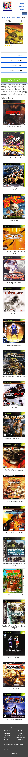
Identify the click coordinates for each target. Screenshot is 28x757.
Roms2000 (11, 744)
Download (14, 80)
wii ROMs (20, 740)
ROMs (22, 3)
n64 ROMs (7, 737)
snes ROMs (7, 733)
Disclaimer (7, 750)
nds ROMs (7, 735)
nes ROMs (20, 733)
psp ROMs (7, 740)
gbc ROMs (21, 731)
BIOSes (22, 9)
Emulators (21, 6)
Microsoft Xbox (16, 17)
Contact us (14, 753)
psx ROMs (20, 735)
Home (3, 17)
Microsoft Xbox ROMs (20, 49)
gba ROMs (7, 731)
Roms (8, 17)
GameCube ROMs (20, 737)
